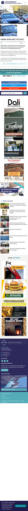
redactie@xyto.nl (6, 354)
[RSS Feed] (7, 360)
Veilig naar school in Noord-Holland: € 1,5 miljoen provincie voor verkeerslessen (18, 218)
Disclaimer (3, 395)
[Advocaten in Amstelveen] (4, 232)
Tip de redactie (15, 88)
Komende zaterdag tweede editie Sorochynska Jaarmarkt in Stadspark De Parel (18, 205)
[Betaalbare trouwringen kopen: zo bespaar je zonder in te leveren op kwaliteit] (4, 212)
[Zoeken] (25, 93)
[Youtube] (5, 360)
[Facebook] (2, 360)
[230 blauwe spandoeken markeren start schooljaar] (4, 251)
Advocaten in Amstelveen (15, 229)
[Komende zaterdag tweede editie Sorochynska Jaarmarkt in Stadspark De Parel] (4, 206)
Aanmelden (4, 370)
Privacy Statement (5, 398)
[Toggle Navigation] (25, 3)
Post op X (14, 85)
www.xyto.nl (5, 355)
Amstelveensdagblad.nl (10, 2)
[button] (0, 30)
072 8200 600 (6, 352)
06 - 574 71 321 (19, 76)
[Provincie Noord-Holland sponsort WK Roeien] (4, 238)
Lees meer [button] (8, 509)
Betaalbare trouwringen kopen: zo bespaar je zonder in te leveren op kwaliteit (17, 211)
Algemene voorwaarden (6, 393)
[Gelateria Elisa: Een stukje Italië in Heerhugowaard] (4, 244)
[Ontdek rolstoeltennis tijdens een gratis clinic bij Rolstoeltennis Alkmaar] (4, 225)
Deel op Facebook (15, 82)
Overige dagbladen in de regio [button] (8, 389)
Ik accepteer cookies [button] (20, 505)
